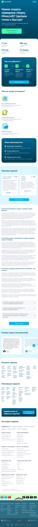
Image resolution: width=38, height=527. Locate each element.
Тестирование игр (20, 455)
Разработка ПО (20, 438)
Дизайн (31, 508)
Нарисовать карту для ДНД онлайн (4, 372)
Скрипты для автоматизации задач (8, 439)
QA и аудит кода (20, 457)
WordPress (19, 462)
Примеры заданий (4, 508)
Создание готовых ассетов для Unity (22, 367)
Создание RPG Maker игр (15, 372)
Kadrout (16, 512)
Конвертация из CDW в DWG (8, 397)
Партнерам (9, 510)
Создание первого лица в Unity (4, 376)
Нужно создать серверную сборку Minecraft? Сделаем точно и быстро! (14, 490)
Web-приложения (5, 467)
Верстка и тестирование (22, 446)
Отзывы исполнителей (25, 512)
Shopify (18, 467)
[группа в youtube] (9, 497)
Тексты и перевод (33, 512)
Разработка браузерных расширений (9, 471)
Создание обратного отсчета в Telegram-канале (14, 402)
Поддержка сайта (20, 439)
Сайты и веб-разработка (23, 432)
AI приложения (4, 466)
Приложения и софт (6, 460)
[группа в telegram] (5, 497)
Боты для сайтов (19, 480)
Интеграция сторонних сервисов (8, 450)
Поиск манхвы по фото (8, 388)
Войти (34, 1)
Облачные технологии (6, 482)
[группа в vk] (2, 497)
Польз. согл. (24, 508)
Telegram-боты (19, 476)
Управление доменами (6, 478)
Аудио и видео (32, 510)
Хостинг (3, 480)
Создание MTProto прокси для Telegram (21, 399)
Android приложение (5, 464)
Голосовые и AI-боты (20, 483)
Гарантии (2, 510)
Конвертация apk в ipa (27, 388)
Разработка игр (20, 441)
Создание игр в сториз (9, 371)
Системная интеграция (6, 453)
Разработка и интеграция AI (8, 446)
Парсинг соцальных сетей (6, 436)
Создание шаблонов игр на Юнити (29, 377)
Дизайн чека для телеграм (21, 388)
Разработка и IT (32, 507)
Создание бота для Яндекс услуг (3, 393)
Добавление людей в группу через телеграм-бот (34, 389)
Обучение (8, 507)
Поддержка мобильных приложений (9, 469)
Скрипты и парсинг (6, 432)
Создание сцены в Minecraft (34, 367)
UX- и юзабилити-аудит (21, 452)
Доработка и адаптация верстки (23, 450)
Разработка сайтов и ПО (6, 489)
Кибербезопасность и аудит (7, 483)
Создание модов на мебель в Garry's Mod (28, 373)
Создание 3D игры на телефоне (15, 376)
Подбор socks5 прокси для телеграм (3, 398)
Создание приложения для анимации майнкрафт (22, 375)
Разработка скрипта (5, 438)
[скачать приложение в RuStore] (35, 497)
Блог (16, 508)
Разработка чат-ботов (21, 474)
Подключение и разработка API (8, 452)
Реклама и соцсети (33, 505)
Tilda (18, 464)
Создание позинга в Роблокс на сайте (8, 393)
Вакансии (16, 507)
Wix (18, 466)
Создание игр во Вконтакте (9, 367)
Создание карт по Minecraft (3, 367)
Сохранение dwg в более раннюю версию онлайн (21, 393)
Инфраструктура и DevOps (8, 474)
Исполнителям (9, 508)
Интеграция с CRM (19, 482)
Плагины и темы (20, 469)
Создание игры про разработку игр (9, 375)
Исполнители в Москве (33, 515)
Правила (8, 512)
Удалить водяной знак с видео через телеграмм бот (14, 395)
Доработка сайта (20, 436)
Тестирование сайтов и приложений (23, 453)
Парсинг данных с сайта (6, 434)
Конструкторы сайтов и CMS (24, 460)
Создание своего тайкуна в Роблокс (14, 368)
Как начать (2, 505)
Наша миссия (24, 505)
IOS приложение (5, 462)
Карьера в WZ (24, 507)
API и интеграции (5, 448)
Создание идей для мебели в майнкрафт (28, 368)
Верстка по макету (20, 448)
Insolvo (16, 510)
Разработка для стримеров (22, 443)
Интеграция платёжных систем (8, 455)
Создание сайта (20, 434)
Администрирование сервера (7, 476)
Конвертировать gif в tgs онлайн (27, 394)
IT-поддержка (4, 485)
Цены (1, 507)
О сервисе (8, 505)
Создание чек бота (27, 391)
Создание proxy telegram (3, 388)
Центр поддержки (18, 505)
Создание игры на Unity (21, 371)
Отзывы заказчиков (25, 510)
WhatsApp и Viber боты (20, 478)
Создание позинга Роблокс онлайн (14, 389)
